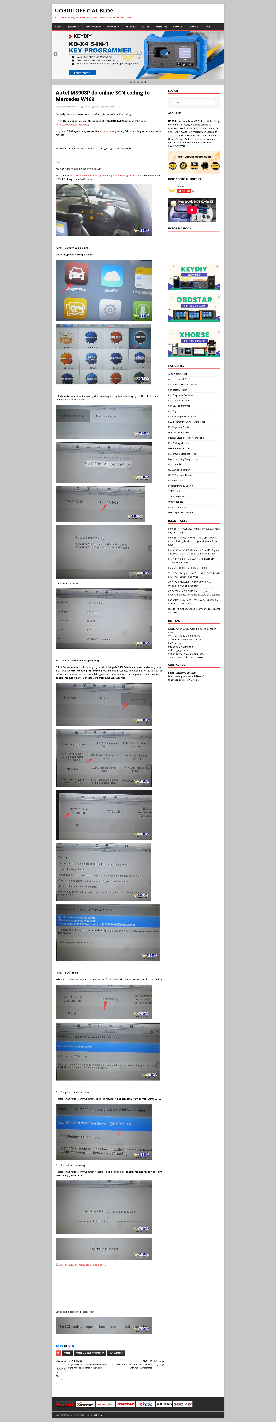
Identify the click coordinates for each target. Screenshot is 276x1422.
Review (72, 26)
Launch (178, 26)
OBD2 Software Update (180, 475)
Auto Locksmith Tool (179, 379)
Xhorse (193, 26)
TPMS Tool (174, 491)
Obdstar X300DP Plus (190, 635)
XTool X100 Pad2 (177, 639)
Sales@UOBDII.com (186, 672)
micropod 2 (174, 646)
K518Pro (131, 26)
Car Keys (172, 411)
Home (58, 26)
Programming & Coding (180, 485)
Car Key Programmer (179, 405)
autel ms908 (116, 1353)
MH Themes (99, 1415)
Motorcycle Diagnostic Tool (182, 453)
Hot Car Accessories (178, 432)
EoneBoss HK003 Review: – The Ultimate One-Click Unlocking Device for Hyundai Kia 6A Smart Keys (193, 541)
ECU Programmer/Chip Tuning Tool (186, 421)
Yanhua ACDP (194, 639)
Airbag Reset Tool (177, 373)
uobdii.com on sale (178, 507)
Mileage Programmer (179, 448)
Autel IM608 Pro (198, 628)
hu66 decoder (175, 643)
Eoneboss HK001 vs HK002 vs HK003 (187, 567)
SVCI (170, 657)
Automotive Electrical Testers (183, 384)
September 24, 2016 (69, 106)
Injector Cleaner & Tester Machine (186, 437)
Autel (146, 26)
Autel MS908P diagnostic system (88, 175)
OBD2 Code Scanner (179, 469)
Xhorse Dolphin (181, 657)
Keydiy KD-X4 (175, 628)
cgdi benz (173, 653)
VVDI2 (186, 628)
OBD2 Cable (174, 464)
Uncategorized (175, 501)
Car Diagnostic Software (180, 395)
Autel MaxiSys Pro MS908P (90, 1353)
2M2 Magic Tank (194, 653)
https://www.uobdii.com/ (191, 676)
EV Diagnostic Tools (178, 427)
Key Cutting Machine (178, 443)
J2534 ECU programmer (124, 175)
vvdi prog (173, 650)
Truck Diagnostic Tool (179, 496)
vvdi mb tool (187, 646)
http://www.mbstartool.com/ (72, 124)
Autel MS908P (107, 131)
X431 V (182, 653)
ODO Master (196, 657)
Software (92, 26)
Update (111, 26)
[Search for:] (194, 102)
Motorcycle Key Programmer (183, 459)
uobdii (87, 106)
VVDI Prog (173, 635)
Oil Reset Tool (175, 480)
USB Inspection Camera (180, 512)
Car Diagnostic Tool (104, 106)
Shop (207, 26)
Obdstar (161, 26)
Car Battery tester (177, 389)
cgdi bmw (183, 650)
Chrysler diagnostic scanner (182, 416)
